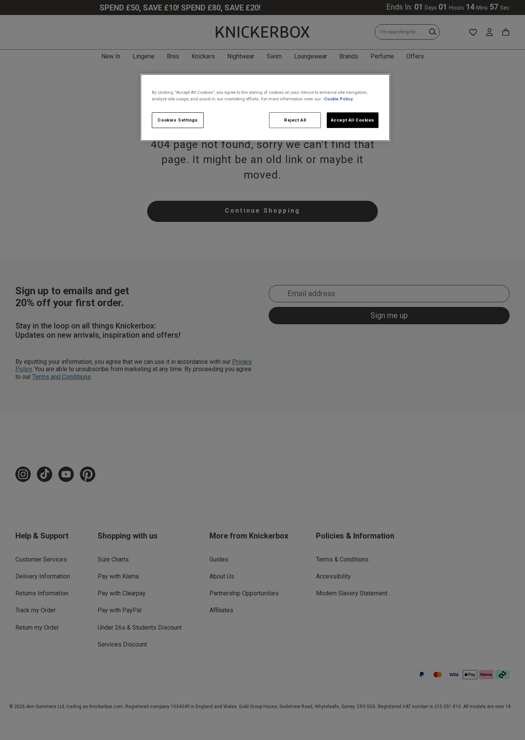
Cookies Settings (178, 120)
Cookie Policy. (339, 99)
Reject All (295, 120)
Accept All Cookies (352, 120)
